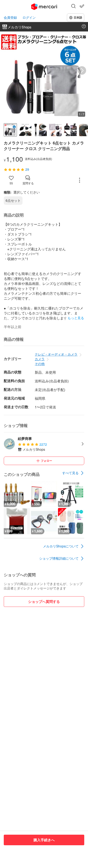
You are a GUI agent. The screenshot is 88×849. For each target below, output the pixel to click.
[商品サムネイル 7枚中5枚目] (70, 129)
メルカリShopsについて (61, 546)
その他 (40, 363)
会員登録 (10, 17)
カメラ (40, 359)
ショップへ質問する (44, 601)
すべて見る (70, 472)
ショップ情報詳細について (59, 558)
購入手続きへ (44, 839)
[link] (73, 473)
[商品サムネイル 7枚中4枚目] (55, 129)
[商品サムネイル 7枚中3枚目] (40, 129)
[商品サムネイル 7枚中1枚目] (10, 129)
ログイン (29, 17)
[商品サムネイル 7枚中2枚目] (25, 129)
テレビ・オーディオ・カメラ (56, 354)
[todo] (82, 6)
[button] (73, 6)
